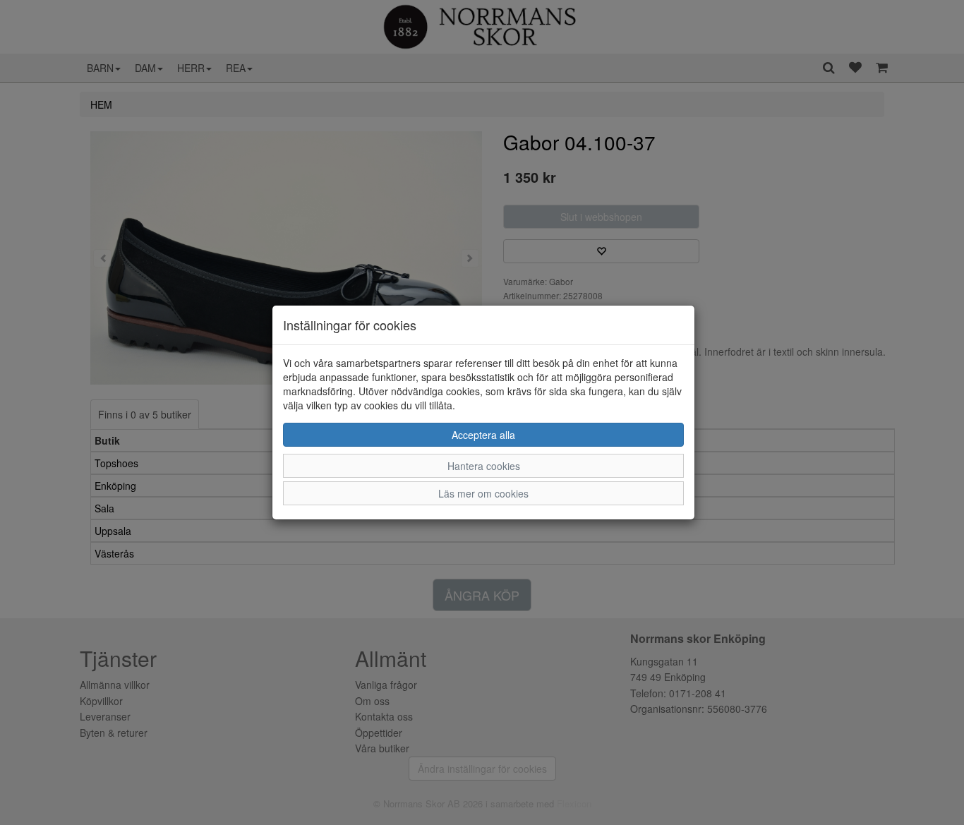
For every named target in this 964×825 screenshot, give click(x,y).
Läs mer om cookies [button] (483, 493)
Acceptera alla (483, 435)
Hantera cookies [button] (483, 466)
